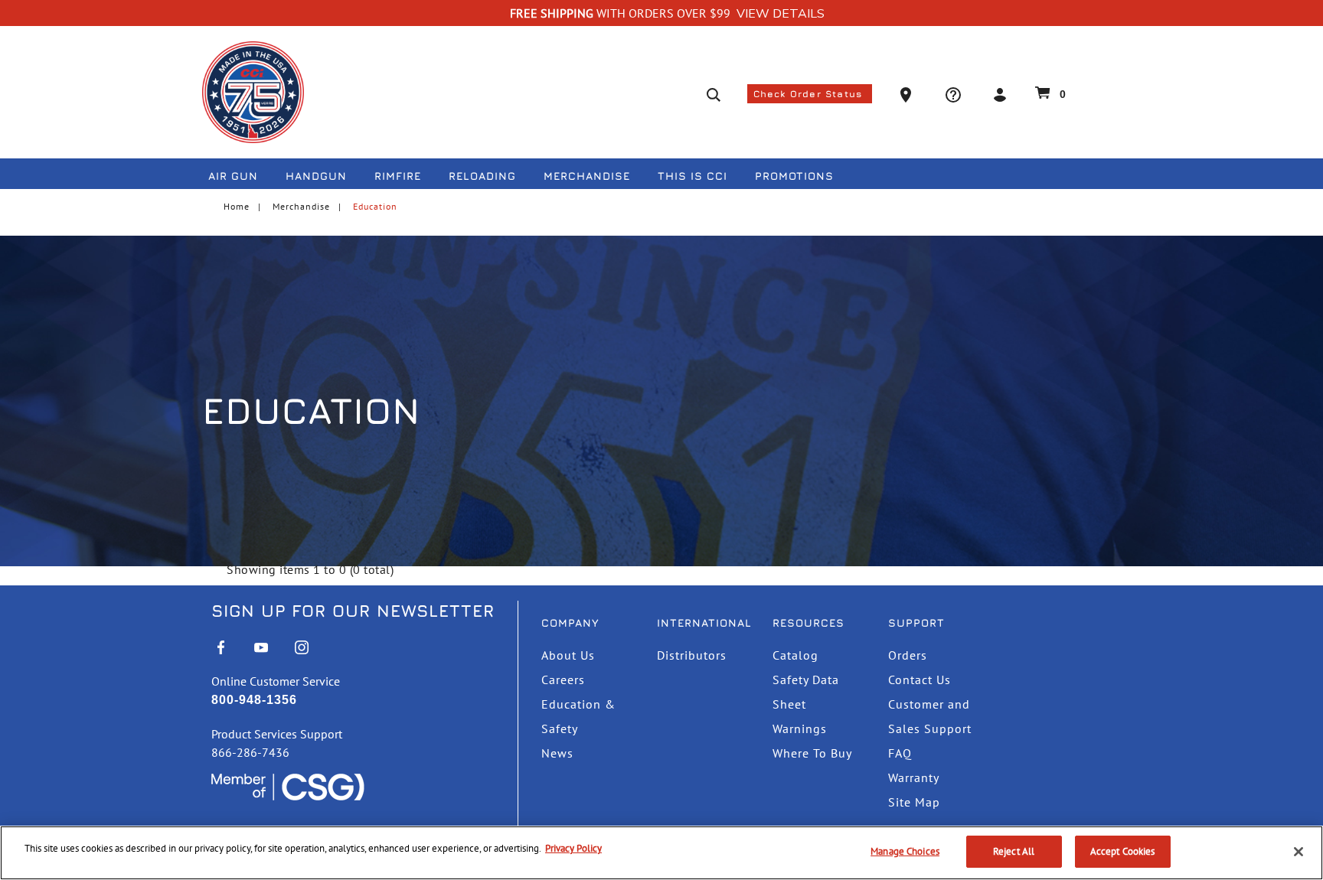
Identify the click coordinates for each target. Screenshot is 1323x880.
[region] (661, 853)
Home (237, 206)
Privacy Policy (573, 848)
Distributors (692, 655)
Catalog (795, 655)
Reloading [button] (482, 175)
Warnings (800, 728)
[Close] (1298, 852)
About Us (568, 655)
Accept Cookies (1122, 851)
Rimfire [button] (397, 175)
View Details (781, 13)
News (557, 753)
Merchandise (301, 206)
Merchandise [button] (587, 175)
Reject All (1013, 851)
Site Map (914, 802)
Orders (907, 655)
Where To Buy (812, 753)
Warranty (913, 777)
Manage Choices (905, 851)
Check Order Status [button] (810, 93)
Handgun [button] (316, 175)
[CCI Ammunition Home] (253, 92)
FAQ (900, 753)
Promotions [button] (794, 175)
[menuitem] (239, 178)
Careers (563, 679)
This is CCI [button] (692, 175)
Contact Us (919, 679)
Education (375, 206)
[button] (908, 93)
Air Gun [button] (233, 175)
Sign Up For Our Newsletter (353, 611)
